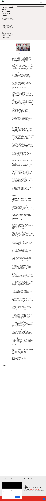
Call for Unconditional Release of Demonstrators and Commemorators (17, 468)
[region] (12, 494)
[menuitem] (42, 2)
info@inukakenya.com (34, 489)
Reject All (11, 497)
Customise (6, 497)
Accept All (17, 497)
